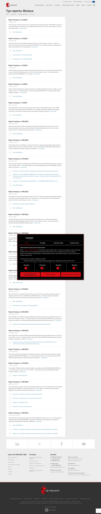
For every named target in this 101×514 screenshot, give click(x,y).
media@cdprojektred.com (76, 459)
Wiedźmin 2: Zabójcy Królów (36, 465)
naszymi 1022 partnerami (31, 250)
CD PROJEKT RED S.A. (56, 457)
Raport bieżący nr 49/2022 (18, 330)
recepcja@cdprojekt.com (58, 467)
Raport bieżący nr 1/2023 (18, 103)
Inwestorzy (57, 5)
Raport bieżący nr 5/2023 (18, 20)
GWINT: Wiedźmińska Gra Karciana (35, 471)
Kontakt (89, 5)
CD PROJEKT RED (67, 1)
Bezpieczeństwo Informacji (56, 498)
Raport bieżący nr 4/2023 (18, 38)
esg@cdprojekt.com (74, 470)
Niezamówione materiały (71, 498)
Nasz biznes (49, 5)
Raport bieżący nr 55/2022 (18, 214)
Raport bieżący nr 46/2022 (18, 382)
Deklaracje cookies (85, 498)
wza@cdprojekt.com (74, 465)
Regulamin (37, 498)
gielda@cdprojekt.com (75, 460)
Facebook (62, 444)
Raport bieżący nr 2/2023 (18, 84)
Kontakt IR (44, 498)
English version (77, 1)
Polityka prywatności (16, 498)
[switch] (42, 268)
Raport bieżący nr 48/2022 (18, 349)
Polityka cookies (28, 498)
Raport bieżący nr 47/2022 (18, 363)
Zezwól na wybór (50, 274)
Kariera (83, 5)
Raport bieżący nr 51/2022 (18, 289)
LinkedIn (17, 444)
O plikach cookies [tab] (74, 243)
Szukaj (94, 5)
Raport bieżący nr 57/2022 (18, 159)
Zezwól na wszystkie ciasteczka (71, 274)
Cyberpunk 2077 (33, 461)
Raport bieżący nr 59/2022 (18, 121)
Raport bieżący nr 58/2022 (18, 140)
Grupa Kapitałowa (39, 5)
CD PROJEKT (11, 4)
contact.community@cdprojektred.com (79, 474)
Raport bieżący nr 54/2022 (18, 233)
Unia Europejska (88, 1)
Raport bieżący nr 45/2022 (18, 413)
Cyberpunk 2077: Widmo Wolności (35, 458)
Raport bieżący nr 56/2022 (18, 192)
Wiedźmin (32, 468)
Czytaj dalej (23, 28)
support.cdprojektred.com (57, 472)
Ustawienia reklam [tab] (58, 243)
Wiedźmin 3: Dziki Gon (35, 463)
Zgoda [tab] (26, 243)
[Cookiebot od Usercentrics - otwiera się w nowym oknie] (26, 238)
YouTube (84, 444)
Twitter (39, 444)
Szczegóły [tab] (42, 243)
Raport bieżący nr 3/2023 (18, 65)
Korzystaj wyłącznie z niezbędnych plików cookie (30, 274)
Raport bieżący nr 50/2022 (18, 312)
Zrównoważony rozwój (68, 5)
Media (77, 5)
